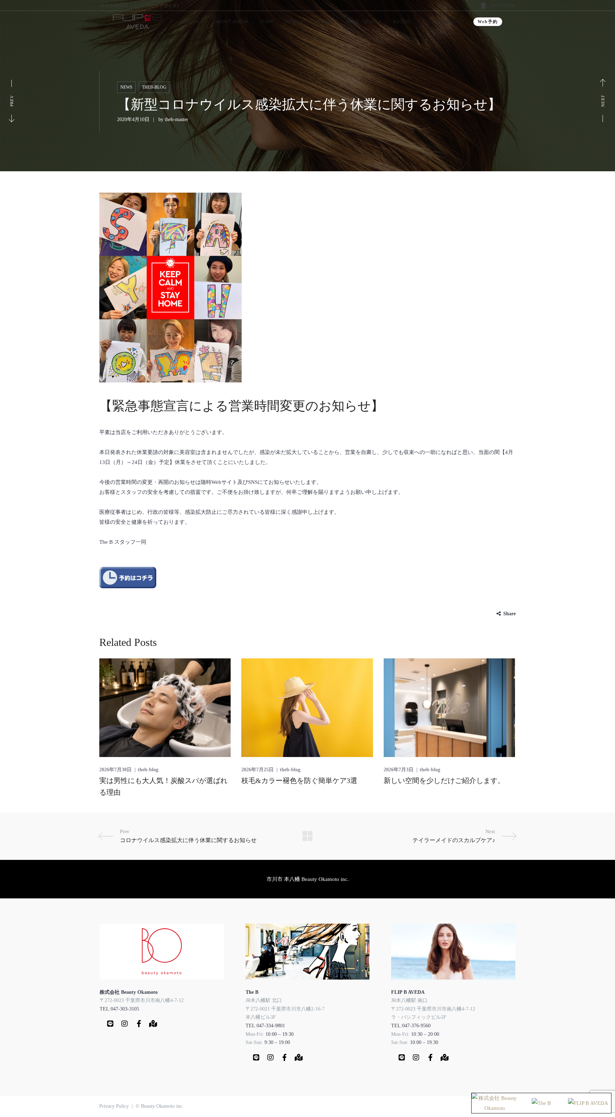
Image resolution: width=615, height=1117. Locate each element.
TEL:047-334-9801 (265, 1025)
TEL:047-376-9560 (411, 1025)
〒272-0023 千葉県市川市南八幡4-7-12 (142, 1000)
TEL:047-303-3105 (119, 1009)
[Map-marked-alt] (153, 1024)
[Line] (110, 1024)
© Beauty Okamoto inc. (160, 1106)
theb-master (176, 119)
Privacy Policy (114, 1106)
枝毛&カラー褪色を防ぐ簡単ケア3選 (299, 780)
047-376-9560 (502, 5)
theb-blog (154, 87)
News (126, 87)
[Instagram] (124, 1024)
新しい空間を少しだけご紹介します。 (444, 780)
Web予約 (488, 21)
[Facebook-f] (139, 1024)
